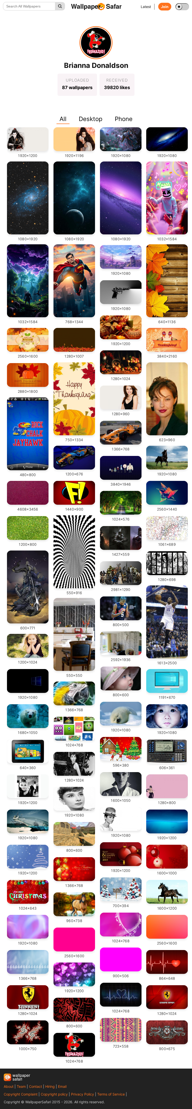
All (63, 119)
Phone (123, 119)
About (9, 1086)
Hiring (50, 1086)
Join (164, 6)
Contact (35, 1086)
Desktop (90, 119)
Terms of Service (111, 1094)
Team (21, 1086)
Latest (146, 6)
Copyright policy (54, 1094)
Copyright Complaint (21, 1094)
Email (62, 1086)
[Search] (60, 6)
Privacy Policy (82, 1094)
